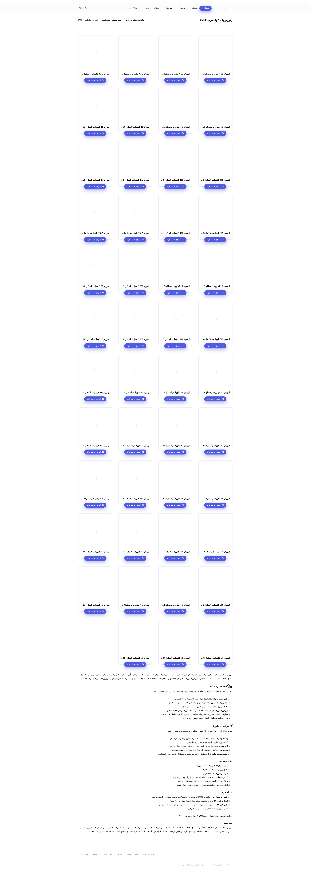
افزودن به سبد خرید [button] (214, 80)
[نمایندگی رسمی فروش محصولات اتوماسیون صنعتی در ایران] (224, 6)
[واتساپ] (85, 7)
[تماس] (80, 7)
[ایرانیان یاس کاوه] (149, 20)
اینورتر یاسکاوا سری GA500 (208, 816)
